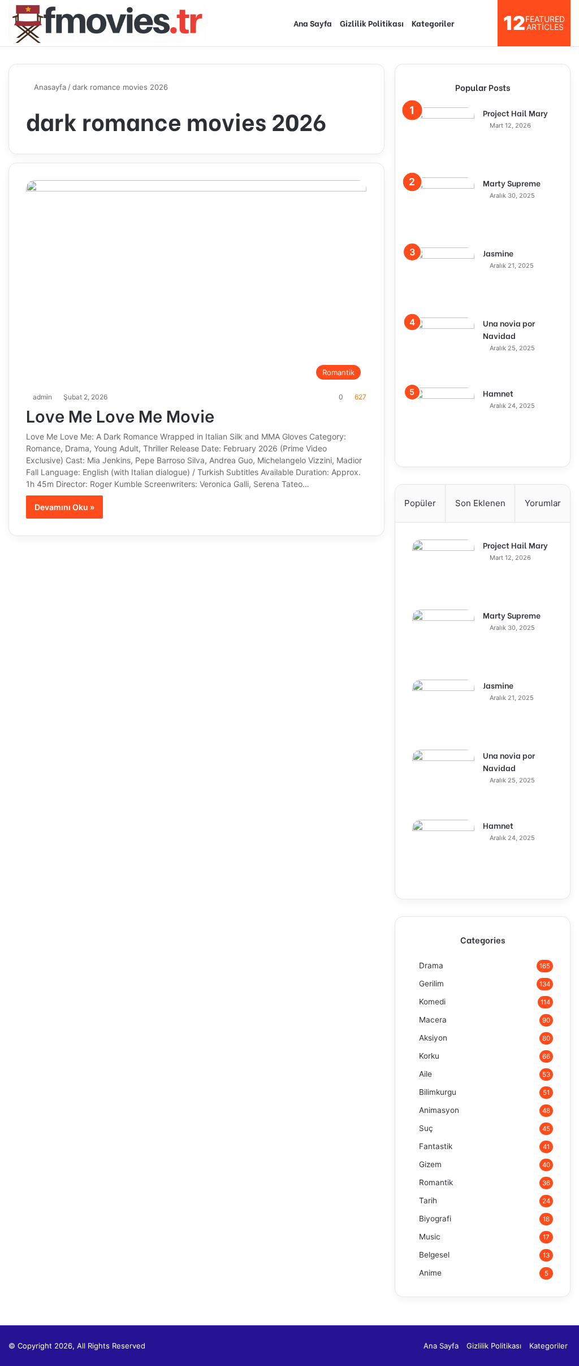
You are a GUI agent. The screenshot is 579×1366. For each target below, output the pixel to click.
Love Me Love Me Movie (120, 414)
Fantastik (435, 1146)
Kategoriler (433, 23)
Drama (431, 965)
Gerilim (431, 983)
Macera (433, 1019)
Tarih (428, 1200)
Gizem (430, 1164)
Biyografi (435, 1218)
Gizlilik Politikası (372, 23)
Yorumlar (543, 503)
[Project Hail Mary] (443, 138)
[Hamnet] (443, 419)
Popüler (420, 503)
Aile (425, 1073)
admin (42, 397)
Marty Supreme (512, 183)
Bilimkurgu (437, 1092)
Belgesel (434, 1254)
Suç (426, 1128)
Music (429, 1236)
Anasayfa (49, 87)
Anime (430, 1272)
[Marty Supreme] (443, 208)
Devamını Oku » (64, 507)
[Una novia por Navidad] (443, 348)
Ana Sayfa (312, 23)
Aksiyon (433, 1037)
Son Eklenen (480, 503)
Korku (429, 1055)
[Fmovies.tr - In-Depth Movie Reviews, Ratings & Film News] (107, 23)
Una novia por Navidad (509, 329)
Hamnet (498, 393)
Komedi (432, 1001)
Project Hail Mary (515, 113)
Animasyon (439, 1110)
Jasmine (498, 253)
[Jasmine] (443, 278)
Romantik (436, 1182)
